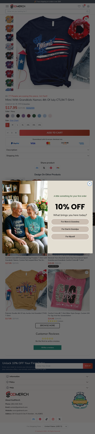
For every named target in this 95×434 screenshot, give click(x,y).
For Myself (70, 237)
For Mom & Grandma (70, 222)
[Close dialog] (90, 184)
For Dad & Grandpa (70, 229)
